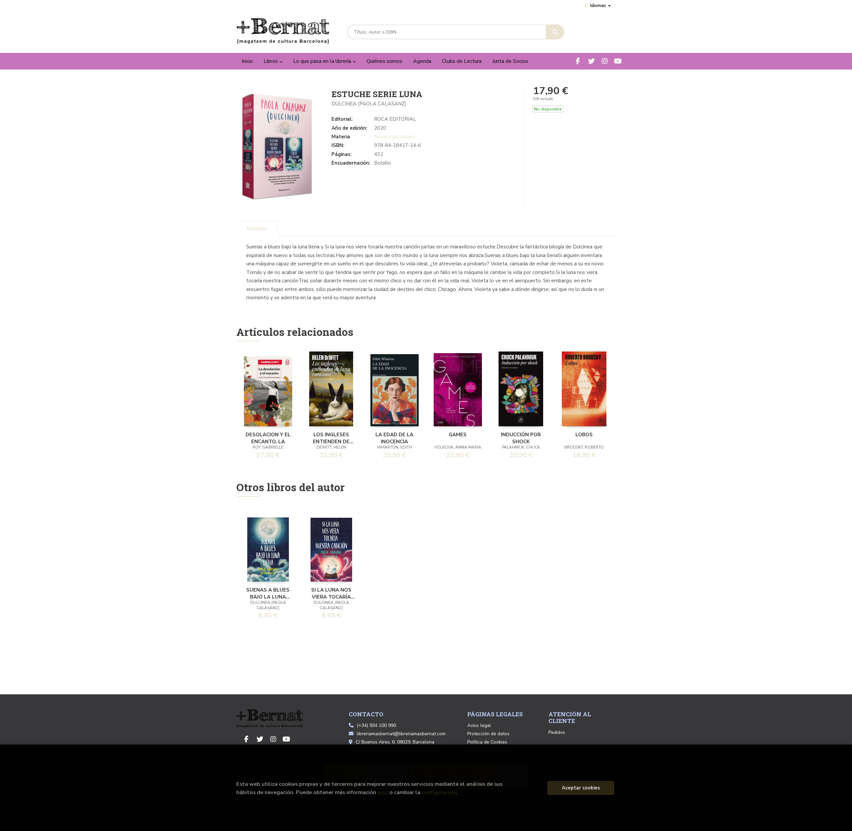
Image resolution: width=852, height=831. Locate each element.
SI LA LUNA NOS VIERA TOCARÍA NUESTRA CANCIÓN (331, 593)
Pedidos (556, 732)
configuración (439, 792)
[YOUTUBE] (617, 61)
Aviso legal (479, 725)
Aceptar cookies (581, 787)
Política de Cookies (487, 742)
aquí (382, 792)
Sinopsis (257, 228)
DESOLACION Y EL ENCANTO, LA (268, 437)
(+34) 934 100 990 (376, 725)
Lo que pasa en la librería (322, 61)
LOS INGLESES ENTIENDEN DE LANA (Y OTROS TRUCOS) (331, 437)
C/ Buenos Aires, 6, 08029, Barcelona (395, 742)
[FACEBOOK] (577, 61)
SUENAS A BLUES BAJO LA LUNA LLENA (268, 593)
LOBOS (584, 434)
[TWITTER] (591, 61)
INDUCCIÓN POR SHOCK (521, 437)
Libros (271, 61)
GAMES (458, 434)
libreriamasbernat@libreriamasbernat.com (401, 734)
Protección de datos (488, 734)
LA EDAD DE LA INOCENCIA (394, 437)
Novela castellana (394, 136)
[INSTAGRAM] (604, 61)
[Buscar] (555, 32)
